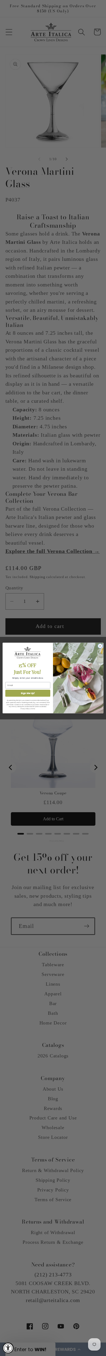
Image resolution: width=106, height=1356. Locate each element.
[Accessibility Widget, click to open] (8, 1348)
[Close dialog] (100, 646)
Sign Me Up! (28, 693)
